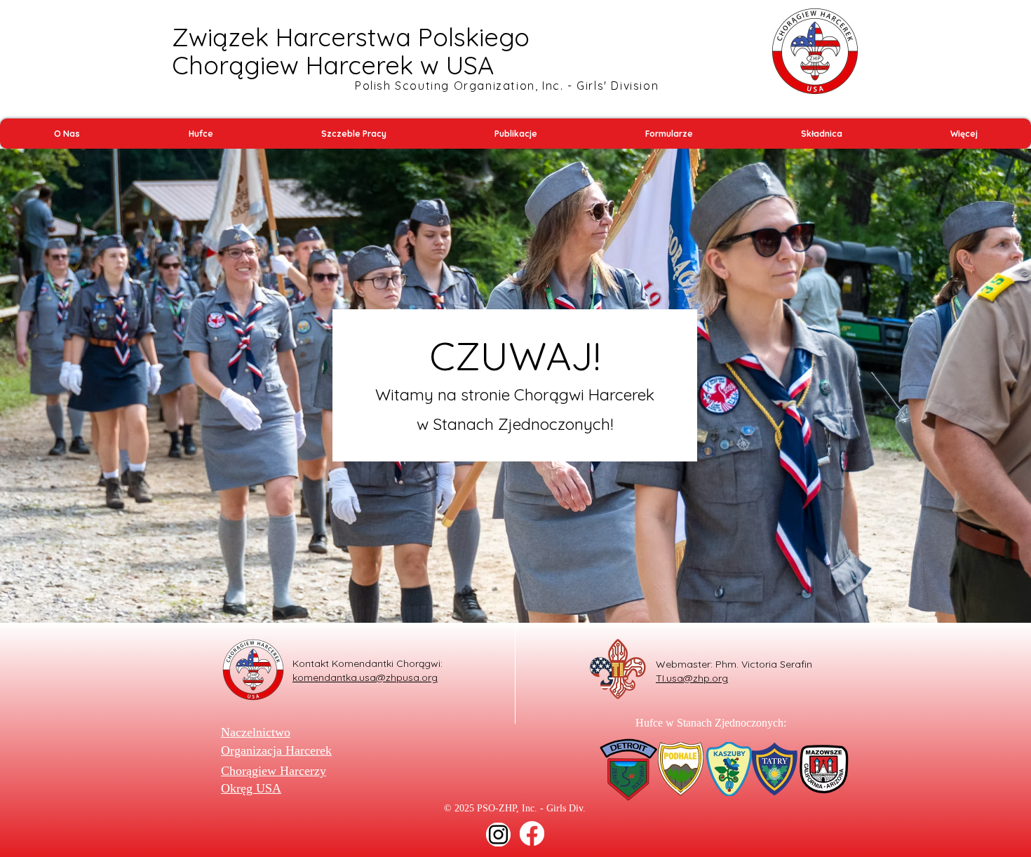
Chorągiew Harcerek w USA (333, 65)
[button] (67, 134)
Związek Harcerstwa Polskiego (351, 37)
